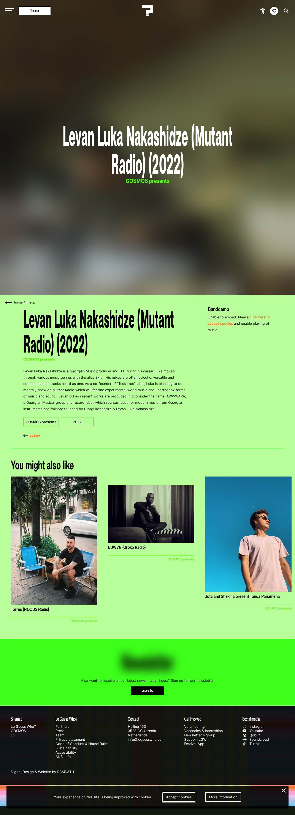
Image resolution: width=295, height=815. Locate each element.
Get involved (192, 719)
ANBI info (63, 757)
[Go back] (8, 302)
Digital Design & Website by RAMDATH (42, 772)
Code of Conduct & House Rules (82, 744)
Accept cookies (179, 797)
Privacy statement (70, 739)
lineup (30, 302)
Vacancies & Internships (203, 731)
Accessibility (66, 752)
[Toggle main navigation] (8, 10)
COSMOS (18, 731)
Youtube (255, 731)
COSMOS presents (41, 422)
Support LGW (195, 739)
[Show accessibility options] (263, 11)
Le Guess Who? (23, 726)
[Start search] (285, 11)
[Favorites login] (274, 10)
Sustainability (66, 748)
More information (223, 797)
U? (13, 735)
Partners (62, 726)
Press (60, 731)
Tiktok (254, 744)
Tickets (34, 11)
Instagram (257, 726)
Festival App (194, 744)
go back (35, 435)
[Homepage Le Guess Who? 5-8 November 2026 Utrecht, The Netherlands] (147, 10)
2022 (77, 422)
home (18, 302)
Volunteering (194, 726)
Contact (133, 719)
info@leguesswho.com (146, 739)
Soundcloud (258, 739)
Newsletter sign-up (199, 735)
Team (60, 735)
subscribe (147, 690)
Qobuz (254, 735)
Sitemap (16, 719)
